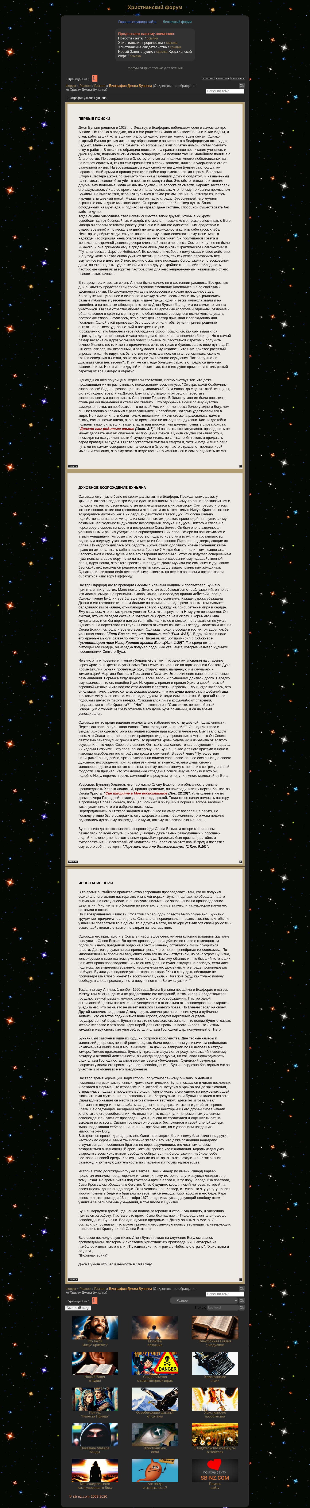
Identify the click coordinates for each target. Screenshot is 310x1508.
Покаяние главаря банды (95, 1450)
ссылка (152, 38)
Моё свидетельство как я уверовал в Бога (95, 1485)
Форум (71, 86)
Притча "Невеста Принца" (95, 1414)
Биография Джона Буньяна (130, 86)
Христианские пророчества (215, 1414)
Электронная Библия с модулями (215, 1343)
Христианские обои (155, 1450)
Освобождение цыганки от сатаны (155, 1414)
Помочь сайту (215, 1485)
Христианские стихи (215, 1378)
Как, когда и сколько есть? (155, 1485)
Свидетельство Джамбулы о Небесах (215, 1450)
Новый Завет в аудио (95, 1378)
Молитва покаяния (155, 1343)
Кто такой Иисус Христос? (95, 1343)
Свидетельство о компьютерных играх (155, 1378)
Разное (85, 86)
